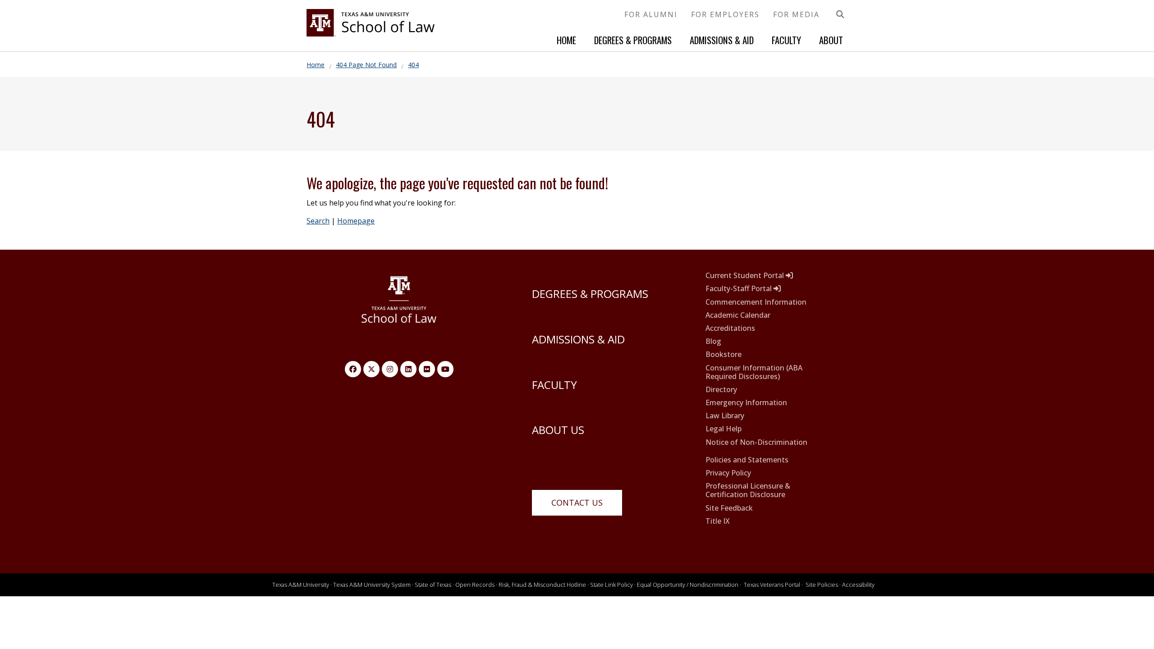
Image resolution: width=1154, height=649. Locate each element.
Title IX (717, 521)
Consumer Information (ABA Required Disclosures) (753, 372)
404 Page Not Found (366, 64)
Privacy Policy (728, 473)
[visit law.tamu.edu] (371, 34)
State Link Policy (611, 584)
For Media (796, 14)
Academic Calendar (737, 315)
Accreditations (730, 328)
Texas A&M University (300, 584)
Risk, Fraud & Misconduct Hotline (542, 584)
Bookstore (723, 354)
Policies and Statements (746, 460)
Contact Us (577, 502)
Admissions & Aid (722, 40)
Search (318, 221)
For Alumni (651, 14)
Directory (721, 389)
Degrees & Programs (633, 40)
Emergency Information (746, 402)
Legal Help (723, 429)
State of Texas (433, 584)
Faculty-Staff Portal (739, 288)
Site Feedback (729, 508)
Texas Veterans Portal (772, 584)
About (831, 40)
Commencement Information (755, 302)
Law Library (724, 415)
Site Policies (822, 584)
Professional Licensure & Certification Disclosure (747, 490)
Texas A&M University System (372, 584)
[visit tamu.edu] (399, 304)
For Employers (725, 14)
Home (566, 40)
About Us (558, 429)
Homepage (356, 221)
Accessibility (858, 584)
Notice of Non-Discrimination (756, 442)
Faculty (786, 40)
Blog (713, 341)
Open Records (475, 584)
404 (413, 64)
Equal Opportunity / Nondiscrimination (687, 584)
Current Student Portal (745, 275)
